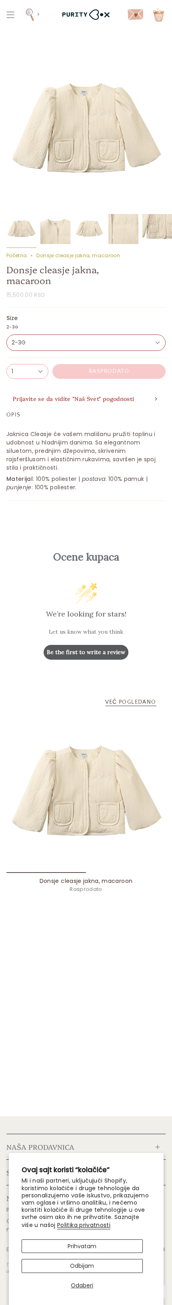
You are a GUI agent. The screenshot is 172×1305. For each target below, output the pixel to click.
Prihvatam (82, 1246)
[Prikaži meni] (10, 15)
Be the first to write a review (86, 652)
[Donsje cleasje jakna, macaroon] (86, 793)
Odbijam (82, 1266)
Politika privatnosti (83, 1225)
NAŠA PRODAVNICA (40, 1146)
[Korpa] (158, 15)
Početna (16, 255)
